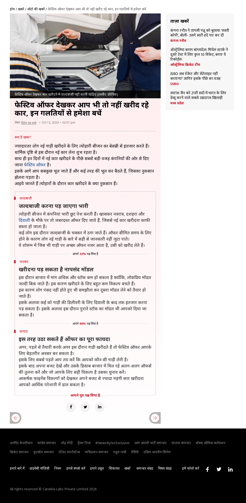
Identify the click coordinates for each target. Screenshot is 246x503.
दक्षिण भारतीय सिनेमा (157, 452)
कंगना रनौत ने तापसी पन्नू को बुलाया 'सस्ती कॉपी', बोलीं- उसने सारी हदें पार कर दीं (199, 33)
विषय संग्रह (165, 468)
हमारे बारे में (17, 468)
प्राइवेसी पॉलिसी (39, 468)
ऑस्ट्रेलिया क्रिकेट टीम (185, 64)
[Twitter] (85, 407)
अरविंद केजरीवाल (21, 443)
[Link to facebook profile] (207, 469)
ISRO (174, 84)
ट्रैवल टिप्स (84, 443)
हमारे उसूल (97, 468)
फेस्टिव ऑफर (35, 165)
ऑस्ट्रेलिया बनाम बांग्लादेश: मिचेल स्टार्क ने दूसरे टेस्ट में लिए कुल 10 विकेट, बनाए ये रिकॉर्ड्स (199, 55)
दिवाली (24, 220)
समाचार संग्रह (144, 468)
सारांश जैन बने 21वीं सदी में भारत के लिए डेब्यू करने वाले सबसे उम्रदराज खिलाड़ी (198, 95)
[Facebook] (71, 407)
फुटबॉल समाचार (43, 452)
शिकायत (114, 468)
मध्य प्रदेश (177, 103)
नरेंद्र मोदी (67, 443)
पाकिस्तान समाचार (96, 452)
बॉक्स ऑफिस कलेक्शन (210, 443)
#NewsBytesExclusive (112, 443)
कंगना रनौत (178, 40)
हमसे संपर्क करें (75, 468)
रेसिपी (135, 452)
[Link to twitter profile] (219, 469)
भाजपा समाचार (181, 443)
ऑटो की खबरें (36, 9)
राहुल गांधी (119, 452)
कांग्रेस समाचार (46, 443)
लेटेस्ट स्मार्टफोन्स (69, 452)
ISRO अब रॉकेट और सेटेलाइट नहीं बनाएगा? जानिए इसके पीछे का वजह (195, 76)
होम (12, 9)
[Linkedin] (100, 407)
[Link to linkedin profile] (230, 469)
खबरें (21, 9)
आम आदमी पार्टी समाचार (150, 443)
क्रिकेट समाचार (19, 452)
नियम (57, 468)
